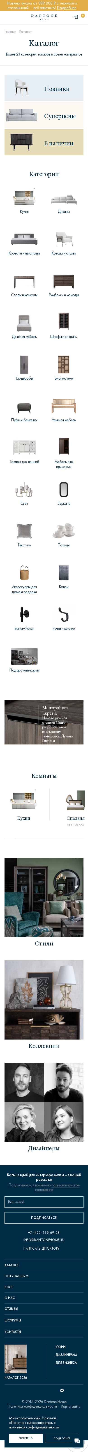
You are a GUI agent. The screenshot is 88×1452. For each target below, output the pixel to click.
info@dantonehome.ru (43, 1240)
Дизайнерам (66, 1355)
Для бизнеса (66, 1363)
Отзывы (11, 1309)
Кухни (61, 1347)
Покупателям (16, 1276)
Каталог (25, 31)
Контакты (13, 1332)
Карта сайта (71, 1406)
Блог (9, 1287)
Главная (10, 31)
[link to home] (44, 17)
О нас (10, 1298)
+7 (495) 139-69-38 (44, 1233)
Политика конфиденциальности (32, 1406)
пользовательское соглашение (57, 1187)
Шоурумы (13, 1320)
